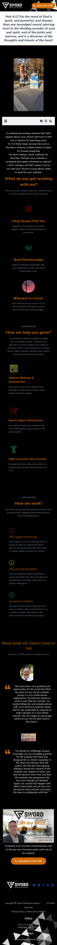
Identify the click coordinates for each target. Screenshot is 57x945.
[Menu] (5, 121)
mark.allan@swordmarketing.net (28, 939)
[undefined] (41, 121)
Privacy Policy (18, 911)
